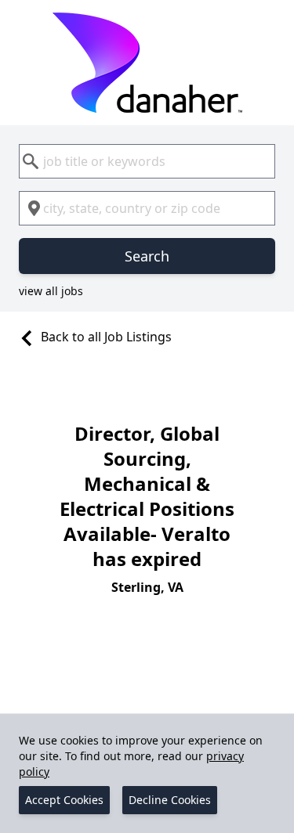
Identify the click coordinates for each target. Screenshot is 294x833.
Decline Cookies (170, 799)
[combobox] (147, 161)
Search (147, 256)
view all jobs (51, 290)
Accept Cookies (64, 799)
